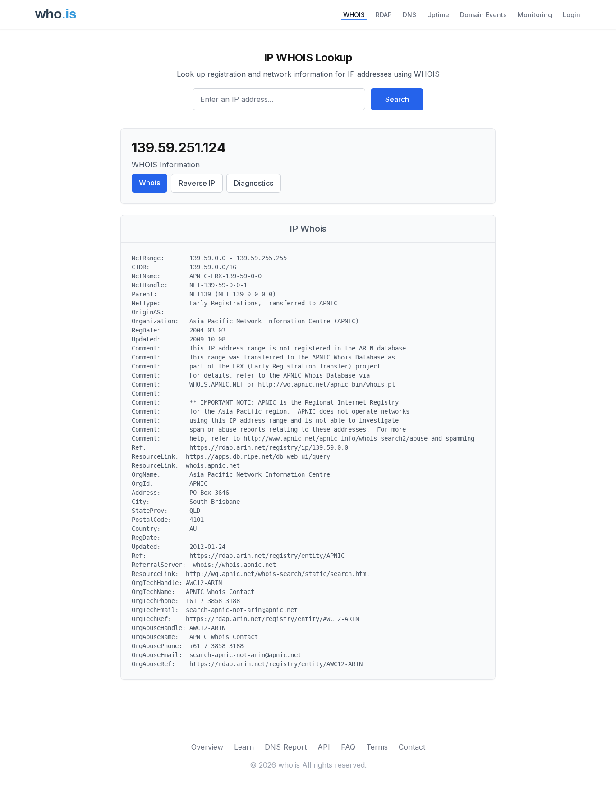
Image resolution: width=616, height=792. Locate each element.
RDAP (384, 14)
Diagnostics (253, 183)
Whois (149, 182)
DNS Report (286, 746)
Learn (244, 746)
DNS (409, 14)
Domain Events (483, 14)
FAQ (348, 746)
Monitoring (535, 14)
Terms (377, 746)
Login (571, 14)
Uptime (438, 14)
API (323, 746)
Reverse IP (197, 183)
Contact (412, 746)
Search (397, 99)
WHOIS (354, 14)
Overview (207, 746)
